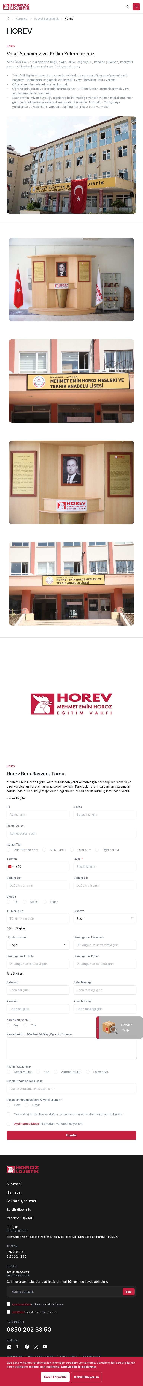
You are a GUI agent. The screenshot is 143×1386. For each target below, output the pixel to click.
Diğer (54, 902)
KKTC (34, 902)
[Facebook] (27, 1347)
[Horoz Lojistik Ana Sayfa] (16, 7)
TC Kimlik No (15, 910)
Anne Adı (12, 1001)
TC (16, 902)
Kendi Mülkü (23, 1072)
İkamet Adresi (15, 825)
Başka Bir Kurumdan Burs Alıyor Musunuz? (34, 1099)
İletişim (12, 1227)
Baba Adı (12, 982)
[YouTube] (44, 1347)
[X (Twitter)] (18, 1347)
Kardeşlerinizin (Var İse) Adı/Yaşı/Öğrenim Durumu (39, 1034)
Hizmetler (14, 1192)
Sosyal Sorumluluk (46, 18)
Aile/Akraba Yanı (26, 850)
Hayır (36, 1105)
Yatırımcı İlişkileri (20, 1218)
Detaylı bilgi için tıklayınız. (78, 1366)
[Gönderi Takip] (97, 1027)
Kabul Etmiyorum (86, 1377)
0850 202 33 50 (16, 1256)
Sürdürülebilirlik (19, 1209)
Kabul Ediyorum (55, 1377)
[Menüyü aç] (136, 6)
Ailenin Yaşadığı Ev (19, 1066)
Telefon (12, 858)
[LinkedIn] (9, 1347)
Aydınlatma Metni (26, 1124)
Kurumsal (22, 18)
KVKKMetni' (18, 1312)
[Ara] (127, 6)
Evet (17, 1105)
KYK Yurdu (58, 850)
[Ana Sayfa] (8, 19)
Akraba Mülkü (71, 1072)
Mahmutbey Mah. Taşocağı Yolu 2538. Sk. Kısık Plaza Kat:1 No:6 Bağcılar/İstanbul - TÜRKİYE (63, 1236)
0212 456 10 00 (16, 1252)
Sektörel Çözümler (21, 1201)
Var (16, 1025)
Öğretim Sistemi (17, 937)
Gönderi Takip (126, 1027)
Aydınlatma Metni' (21, 1304)
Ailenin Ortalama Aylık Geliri (25, 1080)
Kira (46, 1072)
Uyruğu (11, 896)
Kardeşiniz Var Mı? (19, 1020)
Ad (8, 806)
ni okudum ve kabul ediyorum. (38, 1304)
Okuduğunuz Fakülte (20, 956)
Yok (33, 1025)
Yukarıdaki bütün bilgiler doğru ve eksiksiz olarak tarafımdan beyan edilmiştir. (68, 1114)
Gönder (71, 1135)
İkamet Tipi (14, 844)
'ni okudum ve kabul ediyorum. (48, 1124)
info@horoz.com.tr (18, 1271)
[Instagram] (36, 1347)
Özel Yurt (84, 850)
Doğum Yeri (14, 877)
